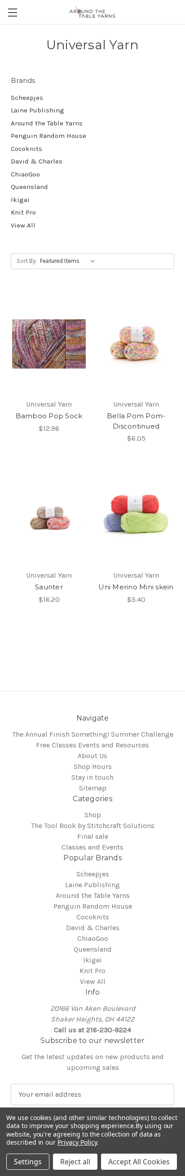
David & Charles (36, 161)
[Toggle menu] (12, 12)
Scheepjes (27, 98)
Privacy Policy (77, 1142)
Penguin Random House (48, 136)
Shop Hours (93, 766)
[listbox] (69, 261)
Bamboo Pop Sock (49, 416)
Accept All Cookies (139, 1162)
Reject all (75, 1162)
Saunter (49, 587)
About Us (92, 755)
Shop (92, 815)
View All (23, 225)
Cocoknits (26, 149)
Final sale (92, 836)
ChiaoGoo (25, 174)
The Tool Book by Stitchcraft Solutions (92, 825)
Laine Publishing (37, 110)
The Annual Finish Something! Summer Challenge (92, 734)
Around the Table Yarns (47, 123)
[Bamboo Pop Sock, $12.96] (49, 344)
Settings (28, 1162)
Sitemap (92, 788)
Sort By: (27, 261)
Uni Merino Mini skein (135, 587)
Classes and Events (92, 847)
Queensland (29, 187)
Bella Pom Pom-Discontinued (136, 421)
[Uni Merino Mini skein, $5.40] (136, 515)
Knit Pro (23, 212)
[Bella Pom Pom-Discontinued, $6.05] (136, 344)
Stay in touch (92, 777)
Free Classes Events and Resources (92, 745)
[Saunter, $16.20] (49, 515)
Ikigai (20, 200)
